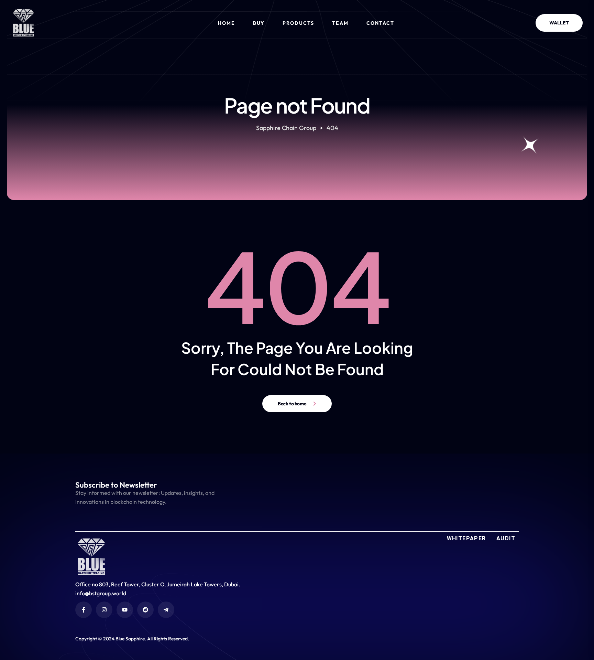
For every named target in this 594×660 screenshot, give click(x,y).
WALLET (559, 23)
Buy (259, 23)
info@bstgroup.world (100, 593)
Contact (380, 23)
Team (340, 23)
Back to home (292, 404)
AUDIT (505, 538)
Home (226, 23)
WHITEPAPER (466, 538)
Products (298, 23)
